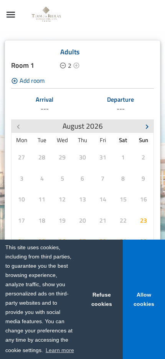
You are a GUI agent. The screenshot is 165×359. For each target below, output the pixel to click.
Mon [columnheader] (21, 140)
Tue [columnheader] (42, 140)
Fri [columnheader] (103, 140)
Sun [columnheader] (143, 140)
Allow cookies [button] (144, 299)
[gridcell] (22, 157)
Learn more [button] (60, 350)
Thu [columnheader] (82, 140)
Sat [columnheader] (123, 140)
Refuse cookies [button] (101, 299)
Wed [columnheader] (62, 140)
